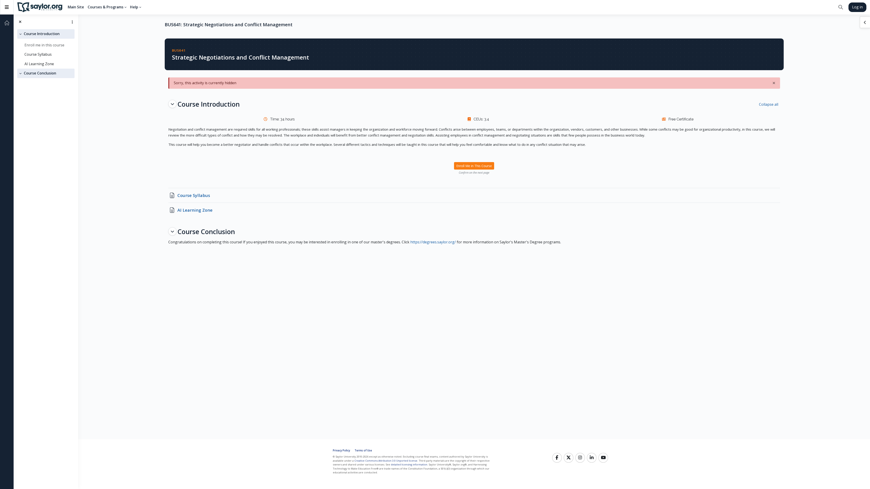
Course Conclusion (40, 73)
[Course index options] (72, 22)
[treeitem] (46, 49)
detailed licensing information (409, 464)
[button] (841, 7)
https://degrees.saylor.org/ (433, 242)
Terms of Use (363, 450)
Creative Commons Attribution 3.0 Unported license (385, 460)
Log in (857, 7)
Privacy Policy (341, 450)
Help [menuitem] (134, 7)
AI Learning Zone (39, 63)
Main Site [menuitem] (76, 7)
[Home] (6, 23)
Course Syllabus (38, 54)
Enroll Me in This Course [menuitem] (474, 166)
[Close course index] (20, 22)
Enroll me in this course (44, 45)
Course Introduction (42, 33)
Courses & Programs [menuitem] (105, 7)
